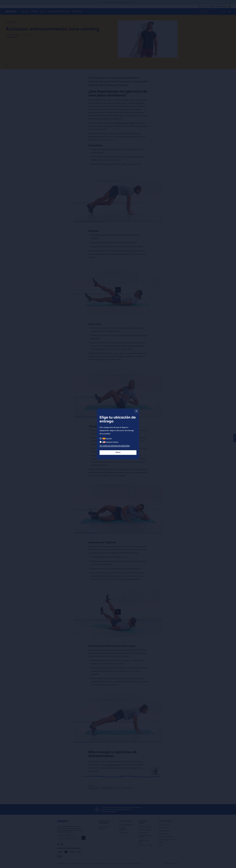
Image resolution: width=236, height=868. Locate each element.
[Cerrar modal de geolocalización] (136, 411)
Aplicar (118, 452)
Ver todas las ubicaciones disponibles (115, 445)
